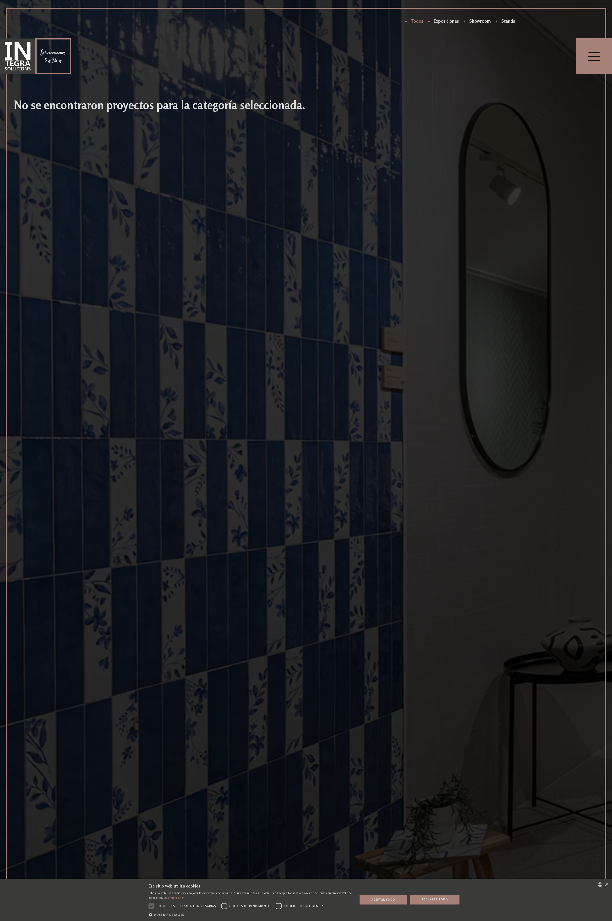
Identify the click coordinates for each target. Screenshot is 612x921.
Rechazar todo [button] (435, 899)
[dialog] (306, 900)
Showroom (480, 21)
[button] (250, 914)
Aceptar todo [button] (383, 899)
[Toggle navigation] (594, 56)
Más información (174, 897)
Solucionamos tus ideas (53, 56)
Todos (417, 21)
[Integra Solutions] (17, 56)
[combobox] (600, 884)
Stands (508, 21)
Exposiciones (446, 21)
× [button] (606, 884)
